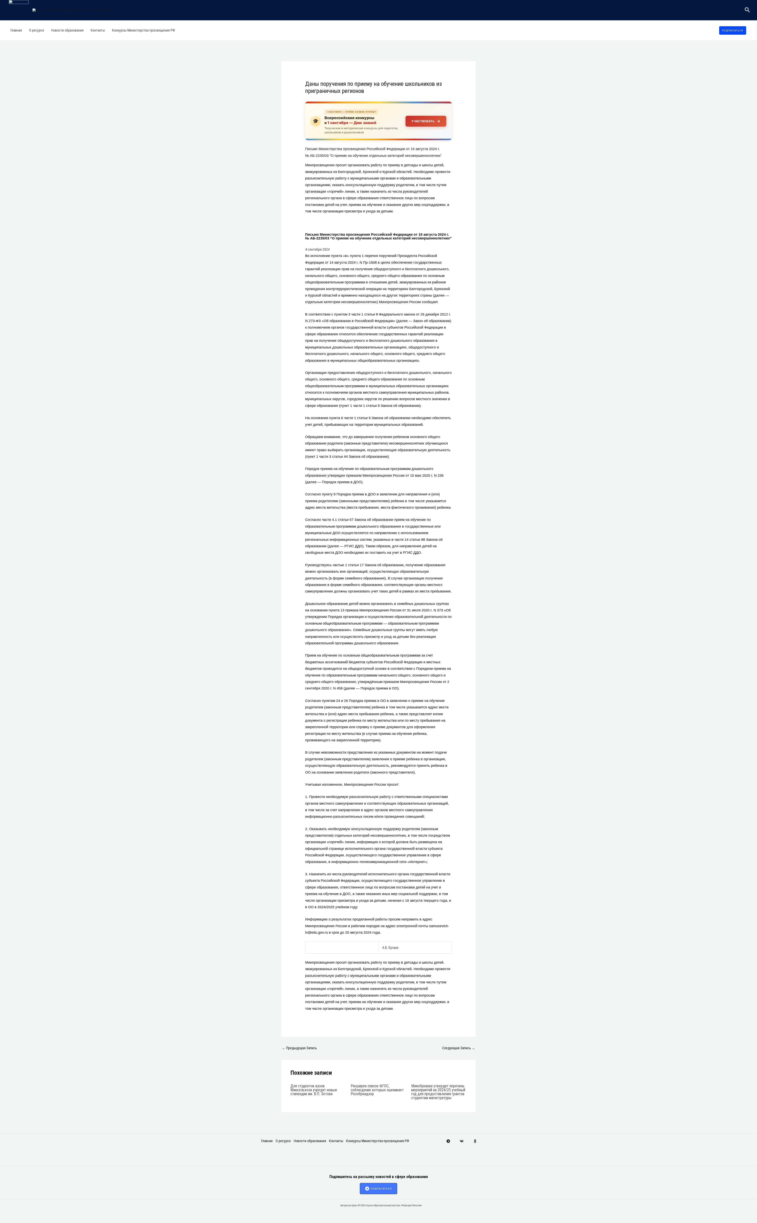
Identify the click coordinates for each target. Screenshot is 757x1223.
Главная (16, 30)
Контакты (98, 30)
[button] (747, 10)
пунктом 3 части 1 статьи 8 (356, 314)
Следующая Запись (458, 1048)
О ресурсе (36, 30)
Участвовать (425, 121)
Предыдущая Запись (299, 1048)
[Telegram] (448, 1141)
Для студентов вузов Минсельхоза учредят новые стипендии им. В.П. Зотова (313, 1090)
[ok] (475, 1141)
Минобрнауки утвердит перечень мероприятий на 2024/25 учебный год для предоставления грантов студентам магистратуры (438, 1092)
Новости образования (67, 30)
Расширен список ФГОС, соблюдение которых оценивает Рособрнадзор (377, 1090)
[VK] (461, 1141)
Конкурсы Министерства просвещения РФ (143, 30)
